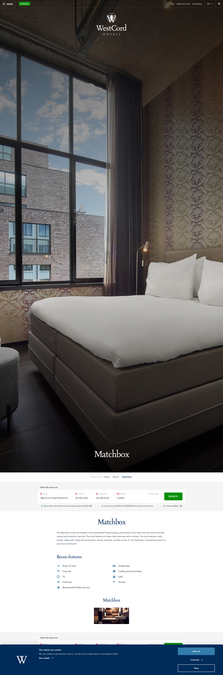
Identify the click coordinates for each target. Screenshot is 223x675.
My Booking (197, 4)
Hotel (44, 494)
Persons (123, 494)
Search (173, 496)
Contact (24, 4)
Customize (194, 659)
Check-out (102, 494)
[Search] (219, 4)
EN (208, 3)
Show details (44, 658)
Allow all (196, 651)
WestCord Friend (183, 4)
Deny (196, 668)
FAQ (172, 4)
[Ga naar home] (111, 24)
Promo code (153, 494)
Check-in (81, 494)
